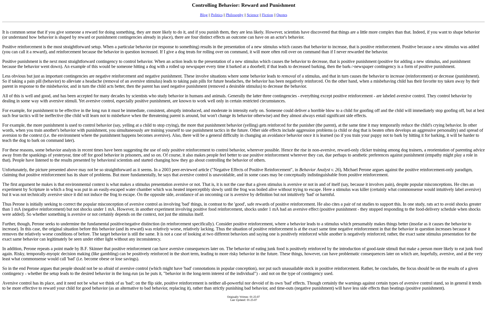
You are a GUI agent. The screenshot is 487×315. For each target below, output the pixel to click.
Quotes (281, 15)
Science (253, 15)
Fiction (267, 15)
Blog (204, 15)
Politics (217, 15)
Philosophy (235, 15)
